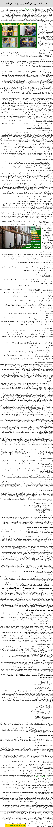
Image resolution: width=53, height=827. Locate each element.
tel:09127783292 (17, 825)
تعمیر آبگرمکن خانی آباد (29, 9)
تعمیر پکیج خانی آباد (20, 9)
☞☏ (15, 825)
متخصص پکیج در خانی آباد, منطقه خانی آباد (41, 776)
